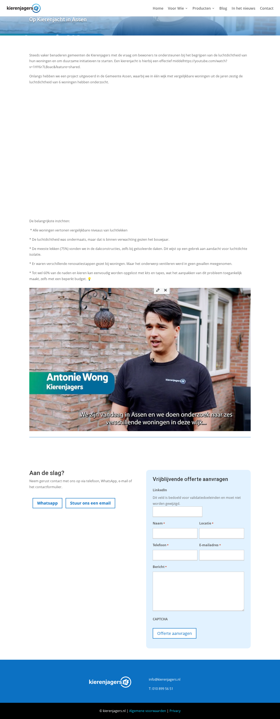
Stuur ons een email (90, 503)
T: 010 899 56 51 (161, 688)
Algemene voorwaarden (147, 711)
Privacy (175, 711)
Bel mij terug (95, 532)
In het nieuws (243, 9)
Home (158, 9)
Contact (266, 9)
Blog (223, 9)
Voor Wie (176, 9)
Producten (201, 9)
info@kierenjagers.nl (164, 679)
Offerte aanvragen (174, 633)
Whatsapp (47, 503)
